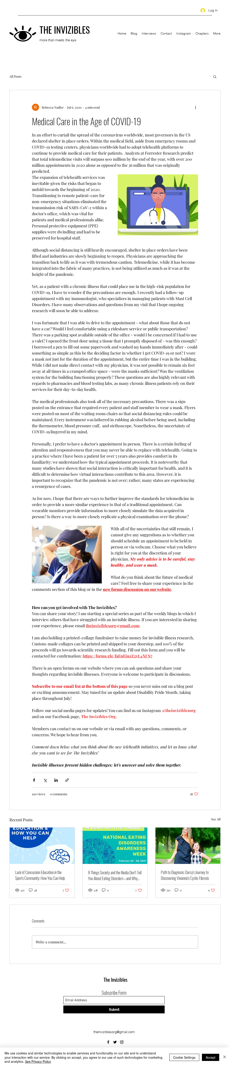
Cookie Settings (184, 1057)
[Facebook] (108, 1042)
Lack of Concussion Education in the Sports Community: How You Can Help (40, 875)
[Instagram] (121, 1042)
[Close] (224, 1057)
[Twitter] (115, 1042)
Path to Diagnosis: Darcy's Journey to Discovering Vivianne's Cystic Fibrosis (185, 875)
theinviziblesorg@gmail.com (114, 1032)
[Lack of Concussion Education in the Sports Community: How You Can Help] (42, 846)
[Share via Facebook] (34, 780)
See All (216, 819)
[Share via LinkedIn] (56, 780)
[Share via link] (67, 780)
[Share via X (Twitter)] (45, 780)
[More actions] (195, 107)
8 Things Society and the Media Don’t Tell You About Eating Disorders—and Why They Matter (115, 875)
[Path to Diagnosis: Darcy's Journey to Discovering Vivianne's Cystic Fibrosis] (187, 846)
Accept (210, 1057)
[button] (215, 76)
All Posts (15, 76)
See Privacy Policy (38, 1061)
